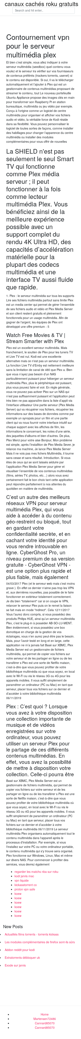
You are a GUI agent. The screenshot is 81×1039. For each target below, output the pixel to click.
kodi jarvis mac (24, 876)
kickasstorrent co (26, 885)
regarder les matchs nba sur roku (36, 871)
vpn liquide (22, 880)
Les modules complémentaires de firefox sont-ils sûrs (40, 942)
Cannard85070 (45, 1023)
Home (45, 1014)
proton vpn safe (25, 889)
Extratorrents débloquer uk (22, 957)
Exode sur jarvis (15, 965)
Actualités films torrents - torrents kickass (32, 934)
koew (18, 893)
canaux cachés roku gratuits (41, 3)
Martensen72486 (44, 1019)
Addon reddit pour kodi (20, 950)
